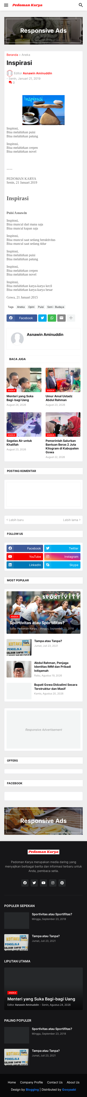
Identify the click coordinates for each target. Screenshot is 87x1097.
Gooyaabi (69, 1089)
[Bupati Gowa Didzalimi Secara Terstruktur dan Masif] (19, 691)
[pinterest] (62, 883)
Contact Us (55, 1082)
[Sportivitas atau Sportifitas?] (16, 920)
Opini (31, 306)
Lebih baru (16, 520)
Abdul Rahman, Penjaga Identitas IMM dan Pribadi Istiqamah (52, 666)
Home (12, 1082)
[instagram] (52, 883)
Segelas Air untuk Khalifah (19, 442)
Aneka (26, 54)
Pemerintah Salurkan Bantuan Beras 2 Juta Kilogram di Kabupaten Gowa (62, 446)
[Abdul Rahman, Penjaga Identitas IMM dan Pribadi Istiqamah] (19, 669)
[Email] (61, 318)
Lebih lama (70, 520)
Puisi (41, 306)
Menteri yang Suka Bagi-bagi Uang (20, 398)
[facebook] (25, 883)
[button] (6, 5)
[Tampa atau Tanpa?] (19, 647)
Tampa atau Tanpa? (48, 641)
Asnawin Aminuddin (45, 334)
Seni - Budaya (55, 306)
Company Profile (31, 1082)
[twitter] (34, 883)
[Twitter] (42, 318)
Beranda (12, 54)
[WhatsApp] (52, 318)
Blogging (32, 1089)
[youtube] (43, 883)
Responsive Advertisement (43, 729)
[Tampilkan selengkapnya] (71, 318)
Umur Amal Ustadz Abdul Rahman (59, 398)
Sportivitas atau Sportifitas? (52, 914)
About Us (73, 1082)
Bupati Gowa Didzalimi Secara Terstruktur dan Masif (55, 686)
